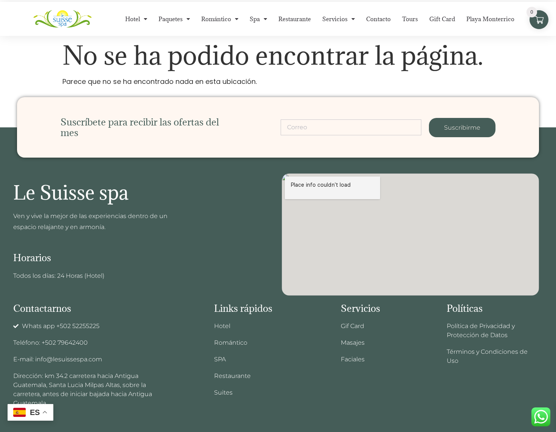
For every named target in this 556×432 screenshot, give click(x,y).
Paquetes (170, 19)
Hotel (132, 19)
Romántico (216, 19)
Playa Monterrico (490, 19)
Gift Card (442, 19)
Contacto (378, 19)
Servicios (335, 19)
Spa (255, 19)
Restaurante (294, 19)
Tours (410, 19)
